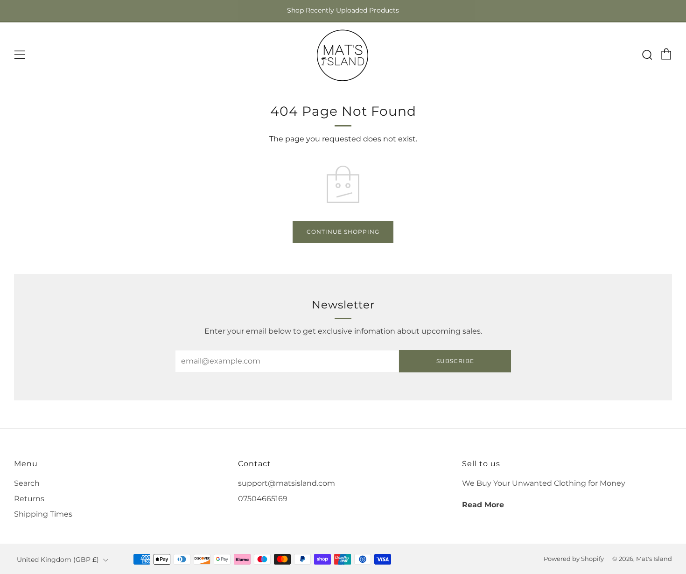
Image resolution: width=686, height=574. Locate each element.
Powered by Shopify (574, 558)
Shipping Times (43, 514)
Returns (29, 498)
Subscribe (455, 360)
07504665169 (262, 498)
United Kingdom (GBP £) (58, 559)
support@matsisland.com (286, 483)
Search (27, 483)
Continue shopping (343, 231)
